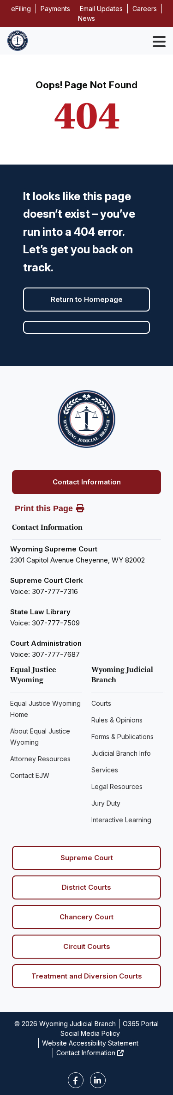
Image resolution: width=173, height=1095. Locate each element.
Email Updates (101, 8)
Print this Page (44, 508)
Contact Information (87, 481)
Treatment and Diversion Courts (86, 976)
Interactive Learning (121, 820)
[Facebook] (76, 1080)
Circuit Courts (86, 946)
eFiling (21, 8)
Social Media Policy (90, 1033)
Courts (101, 703)
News (86, 18)
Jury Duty (105, 803)
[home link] (86, 419)
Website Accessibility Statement (90, 1043)
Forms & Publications (122, 736)
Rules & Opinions (117, 720)
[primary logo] (17, 41)
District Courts (86, 887)
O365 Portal (141, 1024)
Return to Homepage (87, 299)
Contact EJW (29, 775)
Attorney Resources (40, 759)
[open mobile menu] (159, 41)
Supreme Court (86, 857)
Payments (55, 8)
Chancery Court (86, 916)
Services (104, 770)
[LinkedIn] (98, 1080)
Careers (144, 8)
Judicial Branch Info (121, 753)
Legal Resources (117, 786)
